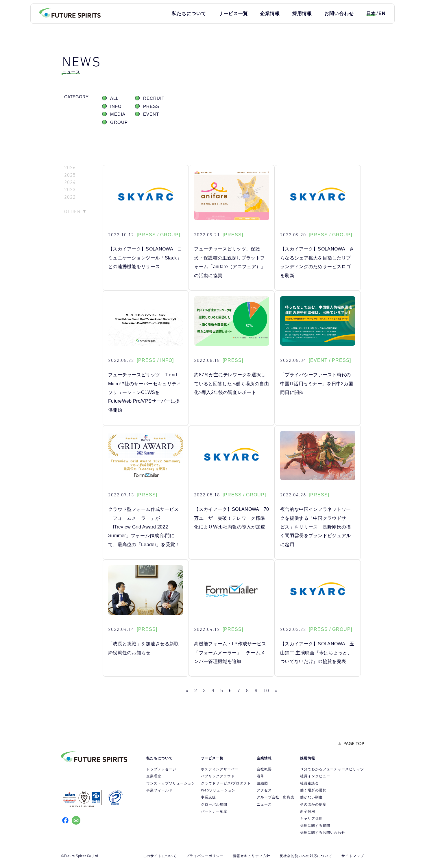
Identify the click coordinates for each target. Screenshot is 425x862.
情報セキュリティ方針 (251, 856)
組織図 (262, 783)
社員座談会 (309, 783)
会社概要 (264, 769)
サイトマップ (352, 856)
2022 (70, 197)
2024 (70, 182)
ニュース (264, 804)
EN (382, 13)
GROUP (119, 122)
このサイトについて (160, 856)
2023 (70, 189)
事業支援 (208, 797)
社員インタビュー (315, 776)
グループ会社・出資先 (275, 797)
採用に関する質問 (315, 826)
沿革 (260, 776)
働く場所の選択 (313, 790)
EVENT (151, 114)
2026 (70, 167)
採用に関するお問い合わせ (322, 832)
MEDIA (117, 114)
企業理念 (153, 776)
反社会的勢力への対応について (306, 856)
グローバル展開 (214, 804)
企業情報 (270, 13)
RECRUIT (154, 98)
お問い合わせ (339, 13)
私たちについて (189, 13)
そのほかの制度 (313, 804)
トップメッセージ (161, 769)
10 (266, 690)
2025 (70, 175)
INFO (116, 106)
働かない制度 (311, 797)
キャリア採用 (311, 819)
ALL (114, 98)
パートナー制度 (214, 811)
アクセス (264, 790)
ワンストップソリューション (170, 783)
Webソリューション (218, 790)
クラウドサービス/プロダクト (226, 783)
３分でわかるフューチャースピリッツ (332, 769)
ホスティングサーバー (220, 769)
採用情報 (302, 13)
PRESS (151, 106)
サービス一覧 (233, 13)
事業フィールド (159, 790)
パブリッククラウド (218, 776)
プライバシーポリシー (204, 856)
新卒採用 (307, 811)
